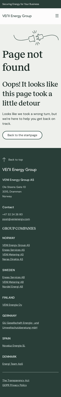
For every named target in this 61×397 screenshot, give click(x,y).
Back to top (15, 159)
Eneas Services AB (13, 277)
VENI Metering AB (13, 282)
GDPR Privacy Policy (14, 385)
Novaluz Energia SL (13, 345)
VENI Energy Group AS (16, 245)
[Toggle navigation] (57, 16)
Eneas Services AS (13, 250)
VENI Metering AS (13, 254)
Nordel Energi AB (12, 286)
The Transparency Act (15, 380)
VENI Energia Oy (12, 305)
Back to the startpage (22, 135)
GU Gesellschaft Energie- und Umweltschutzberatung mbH (20, 325)
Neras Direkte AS (12, 259)
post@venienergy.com (16, 219)
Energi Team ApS (12, 364)
